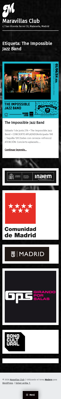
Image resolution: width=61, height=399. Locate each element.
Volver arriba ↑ (23, 383)
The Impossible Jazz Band (24, 122)
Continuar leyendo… (16, 149)
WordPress (7, 383)
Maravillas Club (21, 21)
